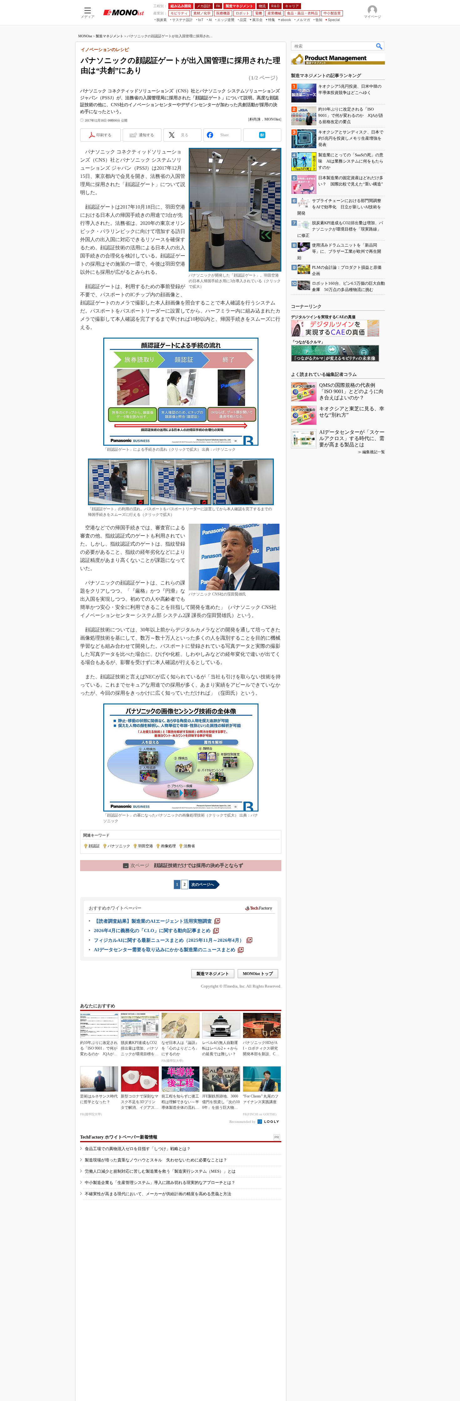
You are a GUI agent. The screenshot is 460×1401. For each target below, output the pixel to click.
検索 (379, 46)
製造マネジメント (109, 36)
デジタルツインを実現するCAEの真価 (323, 317)
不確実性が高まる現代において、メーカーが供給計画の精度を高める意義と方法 (158, 1193)
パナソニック (119, 846)
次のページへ (203, 884)
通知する (146, 135)
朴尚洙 (255, 119)
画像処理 (168, 846)
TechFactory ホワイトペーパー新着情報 (118, 1137)
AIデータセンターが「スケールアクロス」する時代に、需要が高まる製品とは (352, 438)
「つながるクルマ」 (308, 342)
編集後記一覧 (373, 452)
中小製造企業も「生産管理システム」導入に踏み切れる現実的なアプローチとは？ (160, 1182)
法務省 (189, 846)
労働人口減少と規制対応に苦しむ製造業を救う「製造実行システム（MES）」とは (160, 1171)
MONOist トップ (258, 973)
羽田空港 (145, 846)
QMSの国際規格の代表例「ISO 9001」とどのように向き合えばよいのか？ (351, 391)
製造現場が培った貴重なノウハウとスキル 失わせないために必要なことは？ (156, 1160)
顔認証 (94, 846)
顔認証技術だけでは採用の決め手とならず (183, 865)
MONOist (85, 36)
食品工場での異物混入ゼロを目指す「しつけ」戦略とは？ (138, 1148)
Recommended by (243, 1121)
